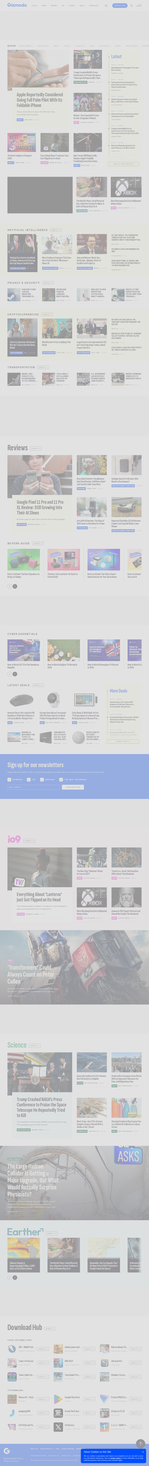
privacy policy (115, 1458)
